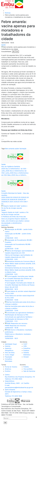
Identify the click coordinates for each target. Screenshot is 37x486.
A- (17, 51)
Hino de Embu (10, 352)
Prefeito (26, 367)
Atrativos (8, 369)
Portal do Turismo (11, 367)
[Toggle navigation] (30, 4)
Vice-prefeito (27, 369)
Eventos (7, 371)
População (8, 357)
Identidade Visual (11, 344)
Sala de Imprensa (29, 371)
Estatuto (26, 350)
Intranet (26, 357)
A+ (14, 51)
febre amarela (9, 148)
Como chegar (9, 355)
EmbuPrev (26, 348)
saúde (17, 148)
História (7, 346)
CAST (25, 344)
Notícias (8, 13)
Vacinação (22, 148)
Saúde (3, 45)
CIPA (25, 346)
